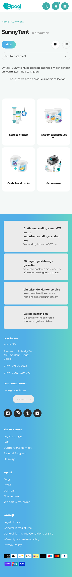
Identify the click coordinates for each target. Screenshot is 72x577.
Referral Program (15, 453)
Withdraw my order (17, 502)
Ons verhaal (11, 496)
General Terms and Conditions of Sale (28, 533)
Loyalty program (14, 436)
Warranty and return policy (21, 539)
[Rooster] (55, 44)
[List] (66, 44)
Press (7, 484)
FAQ (6, 442)
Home (5, 21)
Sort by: (9, 56)
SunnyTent (17, 21)
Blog (7, 479)
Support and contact (18, 447)
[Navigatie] (65, 6)
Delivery (9, 459)
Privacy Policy (13, 544)
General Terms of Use (18, 528)
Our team (10, 490)
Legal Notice (12, 522)
